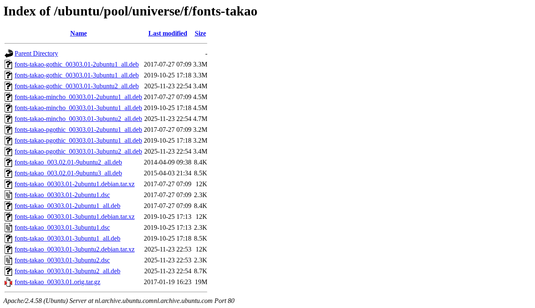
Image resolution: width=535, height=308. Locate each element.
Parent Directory (36, 53)
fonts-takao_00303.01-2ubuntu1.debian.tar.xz (75, 183)
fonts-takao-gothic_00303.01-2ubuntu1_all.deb (77, 64)
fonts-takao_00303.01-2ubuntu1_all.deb (67, 205)
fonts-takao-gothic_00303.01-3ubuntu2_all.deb (77, 86)
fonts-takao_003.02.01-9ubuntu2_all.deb (68, 162)
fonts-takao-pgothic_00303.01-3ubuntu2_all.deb (78, 151)
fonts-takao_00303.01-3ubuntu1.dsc (62, 227)
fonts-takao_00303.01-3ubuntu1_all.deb (67, 238)
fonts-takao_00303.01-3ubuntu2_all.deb (67, 271)
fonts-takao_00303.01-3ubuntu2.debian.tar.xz (75, 249)
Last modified (167, 33)
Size (200, 33)
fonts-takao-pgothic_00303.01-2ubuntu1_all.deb (78, 129)
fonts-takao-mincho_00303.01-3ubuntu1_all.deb (78, 107)
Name (78, 33)
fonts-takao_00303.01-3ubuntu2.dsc (62, 260)
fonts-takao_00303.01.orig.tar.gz (57, 281)
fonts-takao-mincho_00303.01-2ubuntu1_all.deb (78, 96)
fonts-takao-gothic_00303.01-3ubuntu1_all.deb (77, 75)
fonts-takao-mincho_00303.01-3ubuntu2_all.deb (78, 118)
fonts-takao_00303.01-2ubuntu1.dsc (62, 194)
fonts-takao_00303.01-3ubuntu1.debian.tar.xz (75, 216)
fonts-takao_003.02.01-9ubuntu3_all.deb (68, 173)
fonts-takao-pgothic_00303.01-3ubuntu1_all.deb (78, 140)
